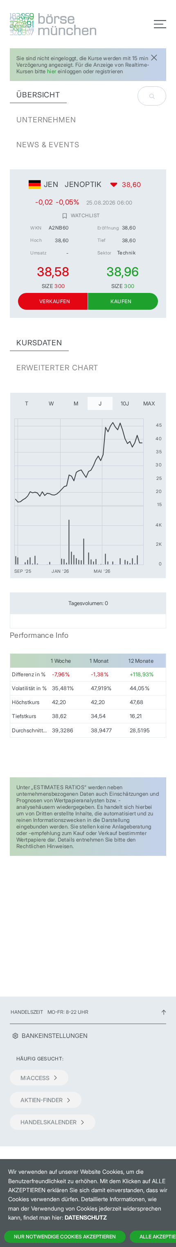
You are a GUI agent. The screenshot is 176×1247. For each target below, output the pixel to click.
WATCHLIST (85, 215)
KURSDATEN (39, 342)
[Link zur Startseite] (46, 24)
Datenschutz (86, 1217)
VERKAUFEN (54, 301)
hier (51, 71)
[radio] (26, 403)
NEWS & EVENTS (47, 144)
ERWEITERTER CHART (57, 367)
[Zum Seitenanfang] (163, 1012)
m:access (35, 1077)
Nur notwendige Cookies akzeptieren (65, 1236)
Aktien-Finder (41, 1099)
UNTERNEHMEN (46, 119)
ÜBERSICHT (38, 94)
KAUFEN (121, 301)
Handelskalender (48, 1122)
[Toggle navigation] (160, 24)
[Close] (154, 57)
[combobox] (152, 96)
